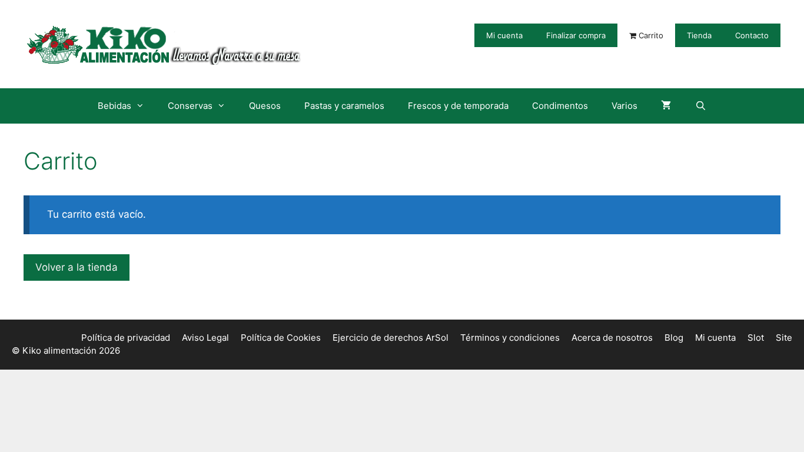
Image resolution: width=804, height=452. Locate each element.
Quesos (265, 105)
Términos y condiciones (510, 337)
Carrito (649, 35)
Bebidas (114, 105)
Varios (624, 105)
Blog (674, 337)
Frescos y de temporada (458, 105)
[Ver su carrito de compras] (666, 106)
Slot (755, 337)
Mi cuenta (504, 35)
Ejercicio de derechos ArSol (390, 337)
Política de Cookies (281, 337)
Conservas (190, 105)
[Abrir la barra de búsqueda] (700, 106)
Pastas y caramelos (344, 105)
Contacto (752, 35)
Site (784, 337)
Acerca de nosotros (612, 337)
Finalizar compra (576, 35)
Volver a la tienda (76, 267)
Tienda (699, 35)
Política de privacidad (125, 337)
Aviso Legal (205, 337)
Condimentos (560, 105)
